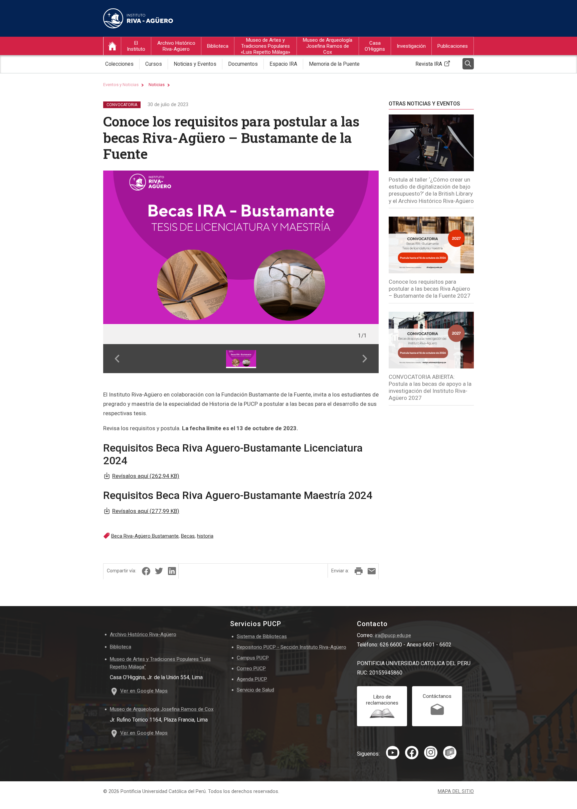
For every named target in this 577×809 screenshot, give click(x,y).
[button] (117, 358)
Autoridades (139, 76)
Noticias (157, 84)
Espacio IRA (283, 64)
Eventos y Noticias (121, 84)
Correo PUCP (251, 668)
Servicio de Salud (255, 690)
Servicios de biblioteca (230, 76)
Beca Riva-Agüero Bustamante (145, 536)
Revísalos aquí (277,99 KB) (145, 511)
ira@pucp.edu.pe (393, 635)
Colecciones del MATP (263, 76)
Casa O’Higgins (375, 46)
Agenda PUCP (252, 679)
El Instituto (136, 46)
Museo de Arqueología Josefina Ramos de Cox (327, 46)
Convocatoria (122, 104)
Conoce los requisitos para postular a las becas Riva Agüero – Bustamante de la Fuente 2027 (429, 288)
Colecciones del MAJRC (327, 76)
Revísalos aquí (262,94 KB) (145, 476)
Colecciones (119, 64)
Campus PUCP (253, 658)
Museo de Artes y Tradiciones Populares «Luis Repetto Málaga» (265, 46)
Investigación (411, 46)
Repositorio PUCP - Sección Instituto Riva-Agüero (291, 647)
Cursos (164, 76)
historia (205, 536)
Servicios (373, 76)
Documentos (243, 64)
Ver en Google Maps (144, 691)
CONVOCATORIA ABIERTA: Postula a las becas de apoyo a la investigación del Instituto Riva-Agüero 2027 (430, 387)
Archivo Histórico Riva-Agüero (176, 46)
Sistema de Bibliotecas (262, 636)
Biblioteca (217, 46)
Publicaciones (452, 46)
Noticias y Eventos (195, 64)
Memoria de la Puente (334, 64)
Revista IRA (428, 64)
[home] (112, 46)
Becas (188, 536)
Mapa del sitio (456, 791)
